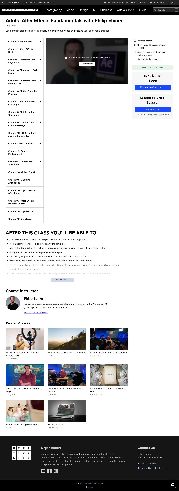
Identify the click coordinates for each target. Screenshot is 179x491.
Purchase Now (87, 63)
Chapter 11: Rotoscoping (20, 143)
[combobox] (166, 10)
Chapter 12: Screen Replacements (18, 152)
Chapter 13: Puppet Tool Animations (20, 163)
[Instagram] (55, 471)
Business (106, 10)
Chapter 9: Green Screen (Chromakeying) (21, 124)
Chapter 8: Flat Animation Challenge (21, 113)
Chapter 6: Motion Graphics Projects (22, 92)
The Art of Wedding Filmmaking (22, 424)
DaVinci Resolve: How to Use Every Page (24, 390)
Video (70, 10)
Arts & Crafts (125, 10)
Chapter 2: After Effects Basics (20, 50)
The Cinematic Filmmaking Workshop (67, 352)
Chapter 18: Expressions (20, 211)
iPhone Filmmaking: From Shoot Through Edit (22, 354)
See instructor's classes (36, 312)
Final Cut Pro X (55, 424)
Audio (142, 10)
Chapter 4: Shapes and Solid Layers (23, 72)
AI (94, 10)
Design (83, 10)
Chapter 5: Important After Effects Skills (22, 82)
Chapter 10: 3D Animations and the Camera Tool (22, 134)
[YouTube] (43, 471)
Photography (53, 10)
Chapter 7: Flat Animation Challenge (21, 103)
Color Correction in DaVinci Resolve (108, 352)
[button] (172, 484)
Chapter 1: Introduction (20, 41)
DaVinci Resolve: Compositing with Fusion (65, 390)
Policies (89, 487)
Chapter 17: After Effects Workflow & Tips (21, 202)
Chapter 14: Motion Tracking (22, 172)
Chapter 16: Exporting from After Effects (22, 192)
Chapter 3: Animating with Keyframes (22, 61)
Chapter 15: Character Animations (19, 181)
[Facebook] (49, 471)
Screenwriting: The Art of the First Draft (107, 390)
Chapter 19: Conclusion (20, 219)
